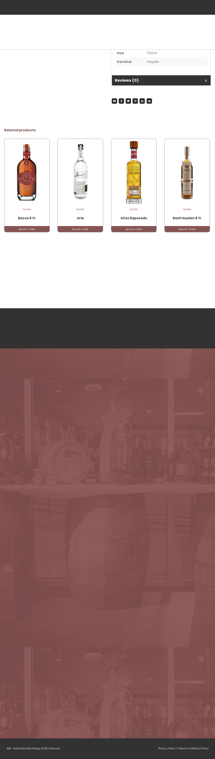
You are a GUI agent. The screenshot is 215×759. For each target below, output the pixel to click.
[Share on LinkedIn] (142, 101)
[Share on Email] (114, 101)
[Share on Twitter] (128, 101)
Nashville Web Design (27, 748)
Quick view (27, 229)
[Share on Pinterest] (135, 101)
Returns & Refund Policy (194, 748)
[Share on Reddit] (149, 101)
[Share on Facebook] (121, 101)
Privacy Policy (167, 748)
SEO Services (52, 748)
